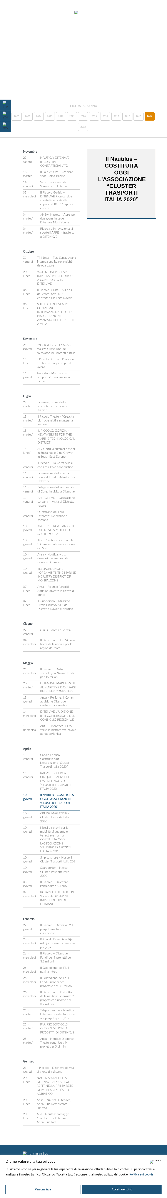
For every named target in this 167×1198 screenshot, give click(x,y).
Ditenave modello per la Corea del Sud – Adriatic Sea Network (56, 477)
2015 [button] (138, 116)
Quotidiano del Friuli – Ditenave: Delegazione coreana (52, 515)
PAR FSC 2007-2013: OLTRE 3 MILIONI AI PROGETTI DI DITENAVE (57, 1028)
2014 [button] (149, 116)
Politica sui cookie (141, 1174)
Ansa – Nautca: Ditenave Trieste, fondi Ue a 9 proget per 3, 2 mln (56, 1042)
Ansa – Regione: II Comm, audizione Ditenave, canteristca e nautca (57, 701)
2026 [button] (16, 116)
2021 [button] (72, 116)
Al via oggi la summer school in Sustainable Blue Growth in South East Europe (56, 452)
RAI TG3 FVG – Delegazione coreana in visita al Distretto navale (56, 501)
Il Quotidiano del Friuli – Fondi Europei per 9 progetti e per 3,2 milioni (56, 982)
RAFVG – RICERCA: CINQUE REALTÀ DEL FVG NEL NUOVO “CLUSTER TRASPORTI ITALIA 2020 (55, 781)
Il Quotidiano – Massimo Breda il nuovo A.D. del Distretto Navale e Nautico (55, 605)
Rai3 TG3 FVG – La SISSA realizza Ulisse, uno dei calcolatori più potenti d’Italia (56, 349)
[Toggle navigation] (15, 13)
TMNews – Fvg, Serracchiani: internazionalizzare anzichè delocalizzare (56, 261)
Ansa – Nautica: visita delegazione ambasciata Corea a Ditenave (52, 558)
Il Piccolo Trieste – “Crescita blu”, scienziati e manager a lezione (55, 420)
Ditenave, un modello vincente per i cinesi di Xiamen (52, 406)
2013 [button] (83, 127)
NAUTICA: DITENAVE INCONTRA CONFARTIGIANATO (54, 161)
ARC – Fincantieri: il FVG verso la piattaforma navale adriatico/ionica (58, 730)
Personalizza (43, 1189)
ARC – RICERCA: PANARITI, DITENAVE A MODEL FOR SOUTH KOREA (56, 530)
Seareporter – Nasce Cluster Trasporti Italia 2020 (54, 871)
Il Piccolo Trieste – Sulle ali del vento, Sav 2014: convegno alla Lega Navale (54, 294)
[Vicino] (156, 1161)
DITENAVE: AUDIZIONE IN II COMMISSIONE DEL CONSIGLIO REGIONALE (57, 715)
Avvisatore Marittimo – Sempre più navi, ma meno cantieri (54, 377)
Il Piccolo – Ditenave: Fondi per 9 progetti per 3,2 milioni (56, 957)
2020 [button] (83, 116)
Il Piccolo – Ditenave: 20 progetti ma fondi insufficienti (56, 929)
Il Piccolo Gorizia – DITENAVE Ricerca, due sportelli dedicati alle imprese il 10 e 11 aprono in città (57, 200)
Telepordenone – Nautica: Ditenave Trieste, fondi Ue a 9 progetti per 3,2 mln (57, 1014)
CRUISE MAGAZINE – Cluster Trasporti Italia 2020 (55, 817)
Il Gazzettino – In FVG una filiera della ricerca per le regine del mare (57, 644)
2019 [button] (94, 116)
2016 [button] (127, 116)
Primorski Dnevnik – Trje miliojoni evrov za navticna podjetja (57, 943)
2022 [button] (60, 116)
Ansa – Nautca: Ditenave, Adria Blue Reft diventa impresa (54, 1104)
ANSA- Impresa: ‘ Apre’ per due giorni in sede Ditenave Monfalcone (58, 218)
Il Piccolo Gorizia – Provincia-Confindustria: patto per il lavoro (56, 363)
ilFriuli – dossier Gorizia (55, 630)
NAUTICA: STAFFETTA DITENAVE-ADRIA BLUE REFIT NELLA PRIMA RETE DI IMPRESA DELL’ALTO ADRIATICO (55, 1086)
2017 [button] (116, 116)
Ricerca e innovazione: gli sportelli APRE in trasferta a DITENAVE (57, 232)
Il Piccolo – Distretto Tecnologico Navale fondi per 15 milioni (57, 673)
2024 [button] (38, 116)
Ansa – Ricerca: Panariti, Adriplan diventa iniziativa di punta (56, 590)
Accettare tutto (122, 1189)
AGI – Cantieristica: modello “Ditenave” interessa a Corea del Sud (56, 544)
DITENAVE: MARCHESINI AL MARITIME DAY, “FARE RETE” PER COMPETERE (58, 687)
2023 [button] (49, 116)
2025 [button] (27, 116)
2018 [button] (105, 116)
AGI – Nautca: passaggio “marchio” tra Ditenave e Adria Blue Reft (53, 1118)
